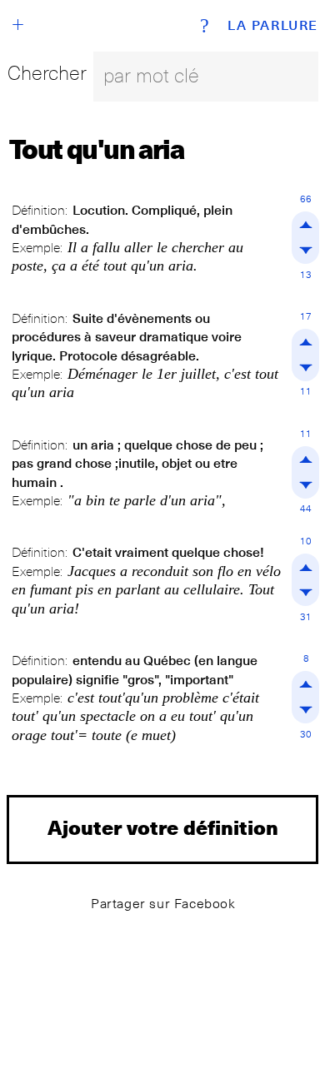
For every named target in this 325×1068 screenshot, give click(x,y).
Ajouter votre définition (163, 827)
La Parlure (273, 25)
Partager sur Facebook (163, 904)
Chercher (47, 73)
